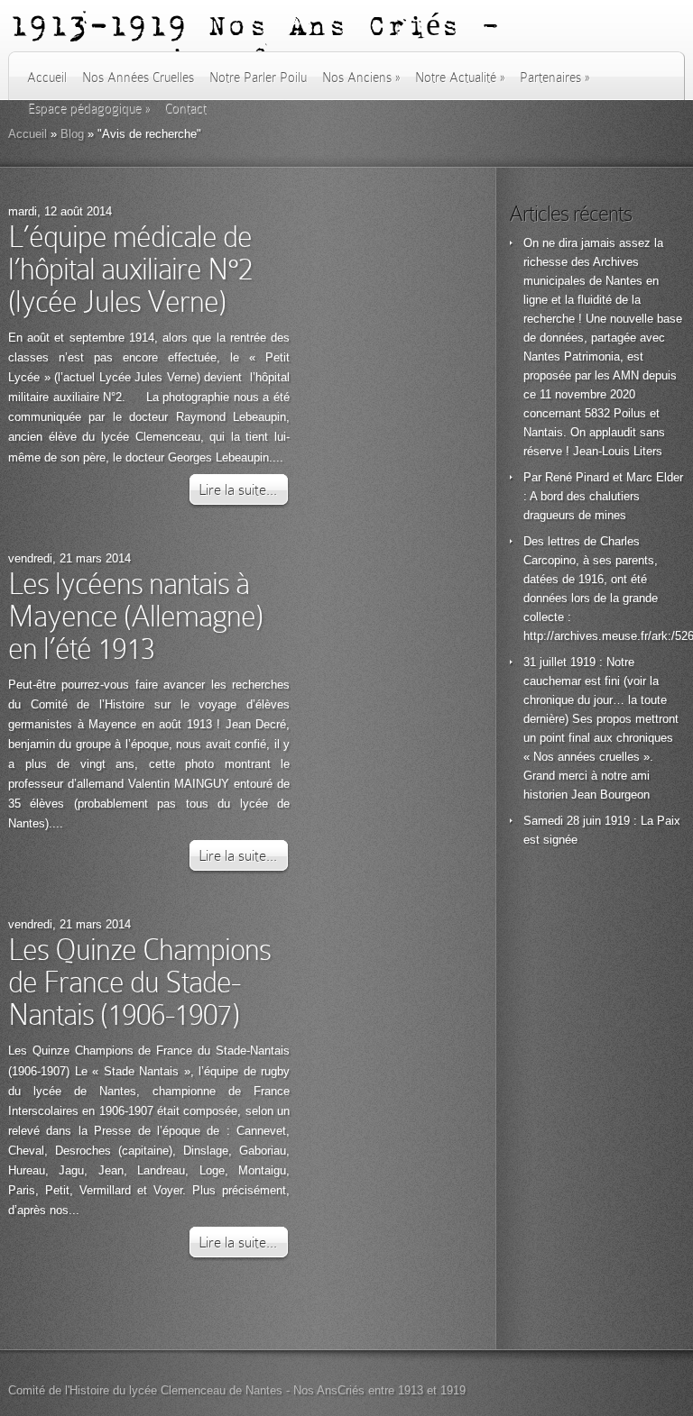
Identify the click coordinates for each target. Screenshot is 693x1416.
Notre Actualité (459, 77)
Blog (72, 134)
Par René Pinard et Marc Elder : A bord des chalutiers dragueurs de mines (603, 496)
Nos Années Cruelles (138, 77)
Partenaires (554, 77)
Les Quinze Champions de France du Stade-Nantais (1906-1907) (139, 982)
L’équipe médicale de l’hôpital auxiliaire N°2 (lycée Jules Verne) (130, 269)
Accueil (47, 77)
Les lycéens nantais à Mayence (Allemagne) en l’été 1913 (135, 616)
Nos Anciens (361, 77)
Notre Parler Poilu (258, 77)
